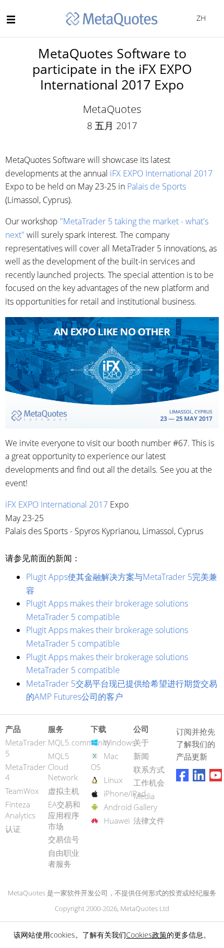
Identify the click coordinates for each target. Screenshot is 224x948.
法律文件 (149, 820)
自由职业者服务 (63, 858)
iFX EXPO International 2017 (161, 173)
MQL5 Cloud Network (63, 767)
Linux (113, 780)
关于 (141, 742)
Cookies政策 (146, 935)
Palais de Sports (156, 186)
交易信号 (63, 839)
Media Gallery (145, 801)
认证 (13, 829)
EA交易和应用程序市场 (64, 815)
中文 (199, 18)
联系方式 (149, 769)
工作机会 (149, 782)
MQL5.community (79, 742)
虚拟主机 (63, 791)
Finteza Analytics (20, 809)
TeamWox (22, 791)
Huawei (117, 820)
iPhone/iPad (125, 793)
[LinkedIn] (199, 775)
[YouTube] (215, 775)
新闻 (141, 756)
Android (118, 807)
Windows (119, 742)
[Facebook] (182, 775)
